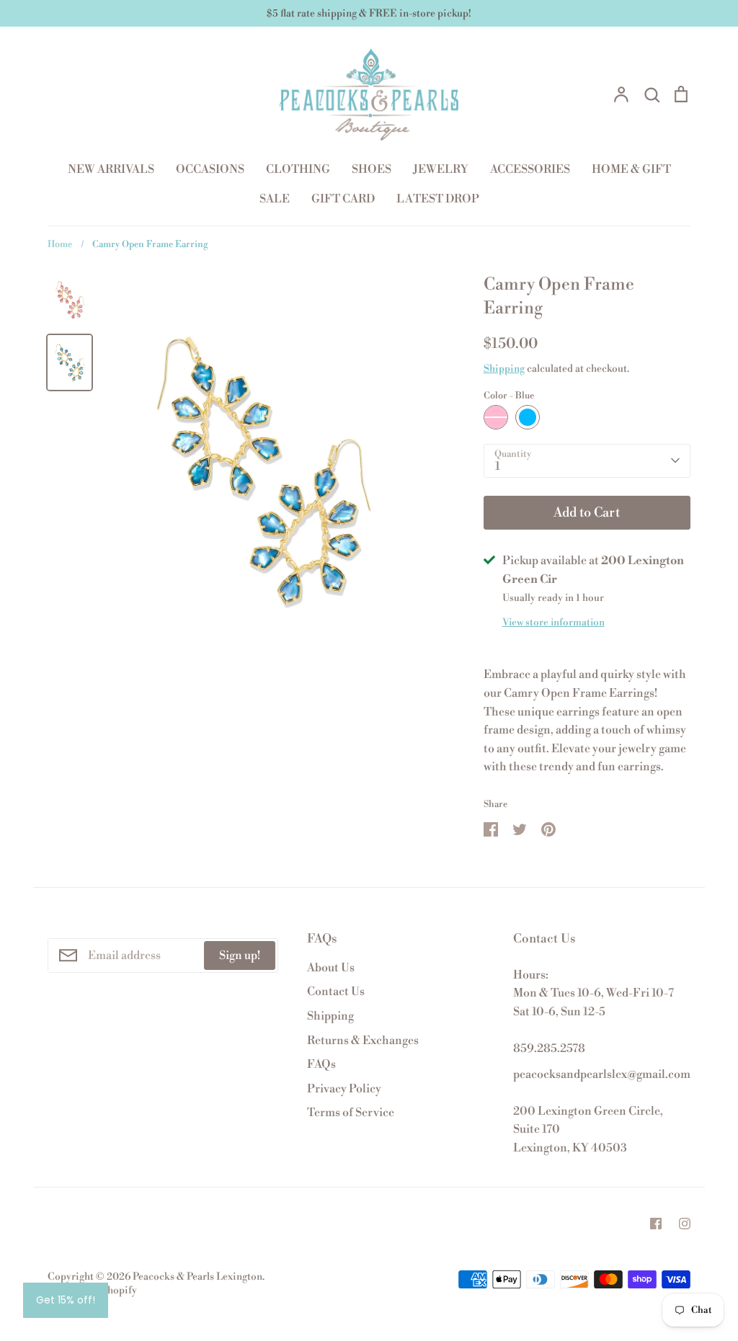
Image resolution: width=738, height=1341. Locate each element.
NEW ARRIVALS (111, 169)
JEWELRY (440, 169)
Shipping (504, 368)
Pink (496, 417)
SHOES (371, 169)
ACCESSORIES (530, 169)
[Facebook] (655, 1223)
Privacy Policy (344, 1089)
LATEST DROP (437, 199)
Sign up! (239, 955)
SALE (274, 199)
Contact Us (336, 991)
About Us (331, 968)
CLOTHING (298, 169)
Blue (527, 417)
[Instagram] (684, 1223)
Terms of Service (350, 1112)
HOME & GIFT (631, 169)
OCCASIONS (210, 169)
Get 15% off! (65, 1300)
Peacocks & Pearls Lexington (197, 1276)
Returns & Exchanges (363, 1040)
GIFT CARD (343, 199)
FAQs (321, 1064)
